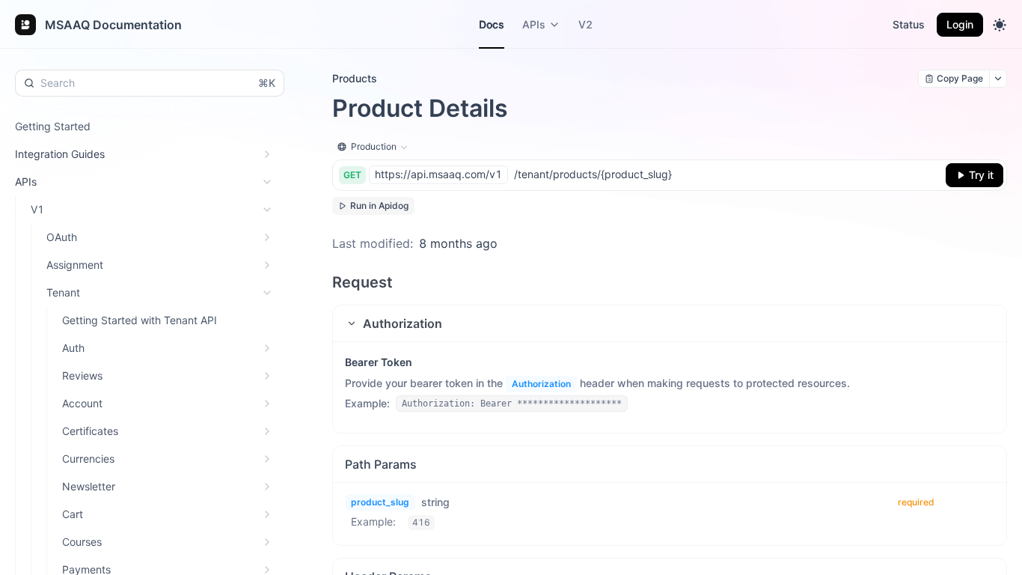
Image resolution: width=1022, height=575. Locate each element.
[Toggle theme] (999, 24)
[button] (669, 323)
